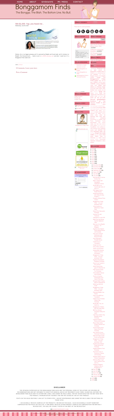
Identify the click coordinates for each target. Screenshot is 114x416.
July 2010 (95, 173)
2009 (93, 378)
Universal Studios (94, 139)
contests (92, 83)
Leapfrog (92, 110)
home (104, 104)
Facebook (96, 91)
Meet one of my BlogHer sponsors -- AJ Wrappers (99, 226)
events (99, 90)
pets (98, 119)
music (103, 112)
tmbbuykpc (96, 134)
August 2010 (96, 172)
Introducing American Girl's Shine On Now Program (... (98, 195)
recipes (103, 122)
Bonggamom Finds (78, 91)
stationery (103, 128)
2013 (93, 158)
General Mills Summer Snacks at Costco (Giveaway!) (98, 252)
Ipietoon (66, 413)
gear (104, 94)
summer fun (101, 130)
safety (91, 124)
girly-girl (92, 99)
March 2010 (96, 373)
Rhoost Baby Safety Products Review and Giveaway (99, 324)
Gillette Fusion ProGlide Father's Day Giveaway (99, 300)
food (100, 93)
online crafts (94, 115)
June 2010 (95, 175)
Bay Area (96, 73)
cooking (98, 83)
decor (95, 87)
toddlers (101, 134)
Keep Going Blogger (98, 107)
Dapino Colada (64, 414)
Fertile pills (78, 98)
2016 (93, 152)
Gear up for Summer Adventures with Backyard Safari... (98, 235)
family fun (102, 91)
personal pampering (97, 118)
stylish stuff (93, 130)
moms (96, 112)
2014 (93, 156)
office (99, 113)
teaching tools (98, 131)
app (91, 70)
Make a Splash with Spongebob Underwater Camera (98, 182)
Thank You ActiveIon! (98, 248)
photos (100, 119)
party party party (100, 116)
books (96, 80)
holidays (92, 104)
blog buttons (102, 74)
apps (95, 70)
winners (92, 142)
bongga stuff (101, 77)
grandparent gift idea (97, 101)
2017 (93, 150)
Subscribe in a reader (81, 65)
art (97, 71)
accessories (93, 68)
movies (100, 112)
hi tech (103, 102)
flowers (96, 93)
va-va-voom (102, 139)
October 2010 (96, 168)
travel (91, 136)
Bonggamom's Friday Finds (82, 125)
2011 (93, 161)
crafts (91, 85)
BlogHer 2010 (98, 76)
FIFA (80, 413)
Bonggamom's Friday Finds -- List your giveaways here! (98, 203)
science (103, 124)
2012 (93, 159)
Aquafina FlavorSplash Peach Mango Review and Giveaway (99, 230)
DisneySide (93, 88)
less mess (99, 110)
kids (104, 107)
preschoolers (93, 122)
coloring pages (101, 82)
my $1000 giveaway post (47, 56)
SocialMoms (93, 127)
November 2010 (97, 166)
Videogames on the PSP (99, 217)
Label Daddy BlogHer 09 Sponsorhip (97, 109)
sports (99, 128)
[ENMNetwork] (82, 165)
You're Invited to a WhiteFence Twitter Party (98, 208)
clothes (95, 82)
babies (99, 71)
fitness (92, 93)
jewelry (91, 107)
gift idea (97, 97)
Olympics (103, 113)
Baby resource (78, 96)
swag (91, 131)
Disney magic (101, 87)
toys (104, 134)
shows (95, 125)
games (101, 94)
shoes (91, 125)
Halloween (92, 102)
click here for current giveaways (82, 26)
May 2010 (95, 369)
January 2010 (96, 376)
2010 (93, 163)
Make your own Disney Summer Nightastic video (98, 221)
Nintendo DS (93, 113)
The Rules (92, 133)
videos (103, 140)
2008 (93, 380)
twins (97, 137)
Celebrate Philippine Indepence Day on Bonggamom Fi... (98, 366)
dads (96, 85)
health (98, 102)
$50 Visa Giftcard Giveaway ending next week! (99, 311)
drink (97, 88)
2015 (93, 154)
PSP (99, 122)
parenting (92, 116)
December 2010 (97, 165)
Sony (98, 127)
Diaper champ (78, 99)
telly (104, 131)
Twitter (100, 137)
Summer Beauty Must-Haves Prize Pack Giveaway (98, 329)
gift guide (100, 96)
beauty (99, 73)
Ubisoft (103, 137)
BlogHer (92, 76)
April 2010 (95, 371)
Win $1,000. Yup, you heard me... (29, 24)
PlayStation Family (100, 121)
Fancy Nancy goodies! (98, 246)
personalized (93, 119)
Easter (96, 90)
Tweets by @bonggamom (96, 60)
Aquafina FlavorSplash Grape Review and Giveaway (98, 345)
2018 (93, 149)
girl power (102, 97)
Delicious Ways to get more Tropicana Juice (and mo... (99, 361)
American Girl (101, 68)
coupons (102, 83)
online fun (102, 115)
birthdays (96, 74)
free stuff (97, 94)
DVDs (100, 88)
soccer (98, 125)
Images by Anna (97, 245)
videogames (99, 140)
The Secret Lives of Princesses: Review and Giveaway (98, 353)
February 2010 (96, 374)
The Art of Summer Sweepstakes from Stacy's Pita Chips (98, 278)
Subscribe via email (81, 67)
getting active (93, 96)
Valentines (92, 140)
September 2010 (97, 170)
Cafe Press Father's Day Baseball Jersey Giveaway (99, 316)
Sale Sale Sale (97, 124)
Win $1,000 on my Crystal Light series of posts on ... (99, 187)
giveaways (20, 64)
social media (102, 125)
